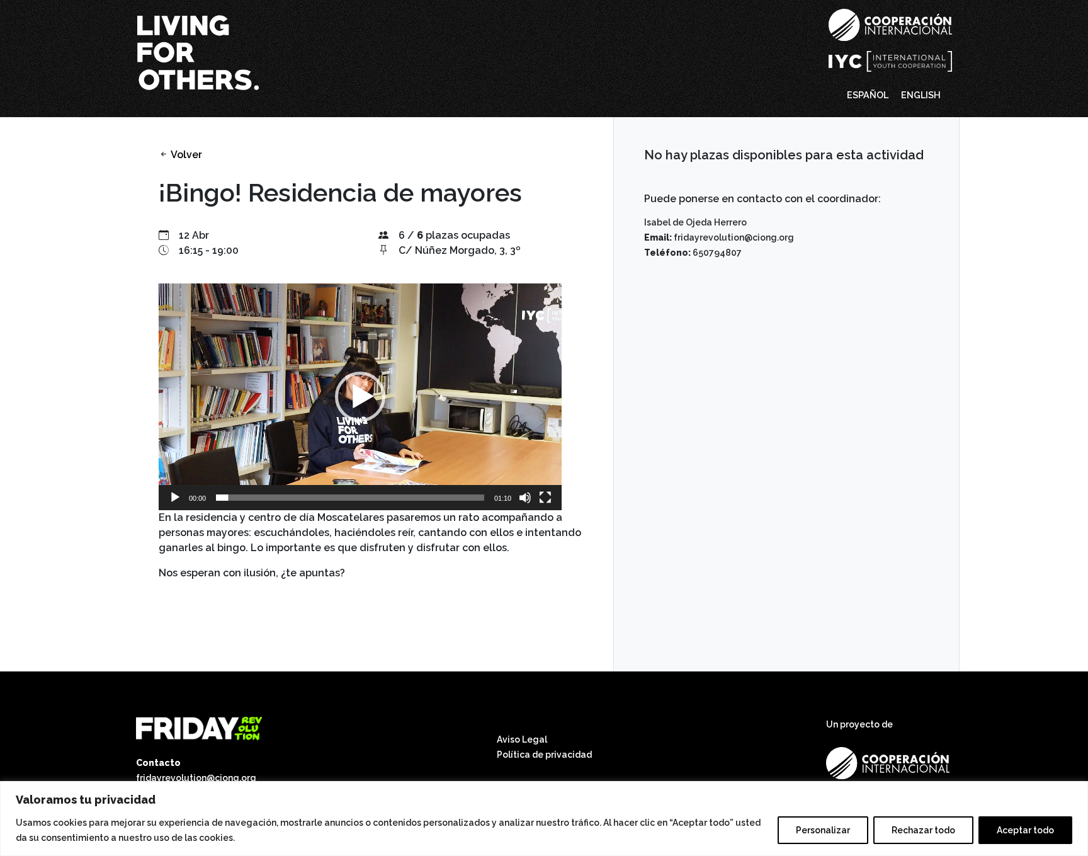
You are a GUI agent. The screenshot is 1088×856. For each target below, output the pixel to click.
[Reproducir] (175, 497)
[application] (360, 396)
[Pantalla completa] (545, 497)
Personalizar (823, 830)
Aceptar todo (1025, 830)
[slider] (350, 497)
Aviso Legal (522, 739)
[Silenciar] (525, 497)
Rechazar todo (923, 830)
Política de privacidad (544, 755)
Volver (185, 155)
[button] (360, 397)
